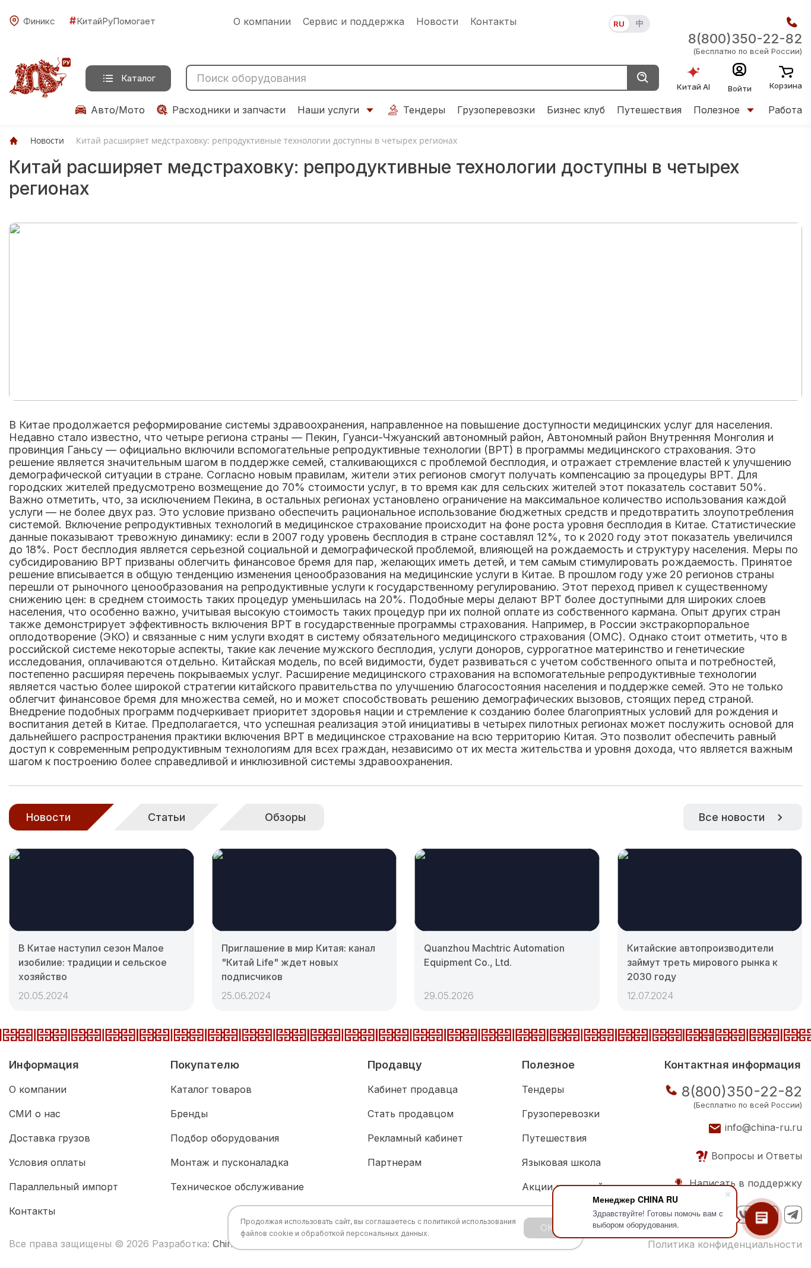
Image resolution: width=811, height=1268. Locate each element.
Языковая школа (561, 1162)
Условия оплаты (47, 1162)
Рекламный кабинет (415, 1138)
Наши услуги (328, 110)
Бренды (189, 1114)
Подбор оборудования (224, 1138)
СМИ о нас (35, 1114)
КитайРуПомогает (112, 21)
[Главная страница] (13, 140)
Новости (437, 21)
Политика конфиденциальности (725, 1244)
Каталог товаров (211, 1089)
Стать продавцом (411, 1114)
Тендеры (424, 110)
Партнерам (395, 1162)
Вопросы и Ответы (756, 1156)
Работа (785, 110)
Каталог (138, 78)
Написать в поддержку (745, 1183)
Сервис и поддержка (353, 21)
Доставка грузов (49, 1138)
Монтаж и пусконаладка (229, 1162)
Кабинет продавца (413, 1089)
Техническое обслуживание (237, 1187)
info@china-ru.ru (763, 1127)
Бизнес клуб (576, 110)
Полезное (716, 110)
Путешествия (649, 110)
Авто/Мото (118, 110)
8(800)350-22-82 (745, 38)
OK (547, 1228)
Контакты (493, 21)
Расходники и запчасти (229, 110)
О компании (262, 21)
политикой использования (469, 1221)
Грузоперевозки (496, 110)
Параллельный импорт (63, 1187)
